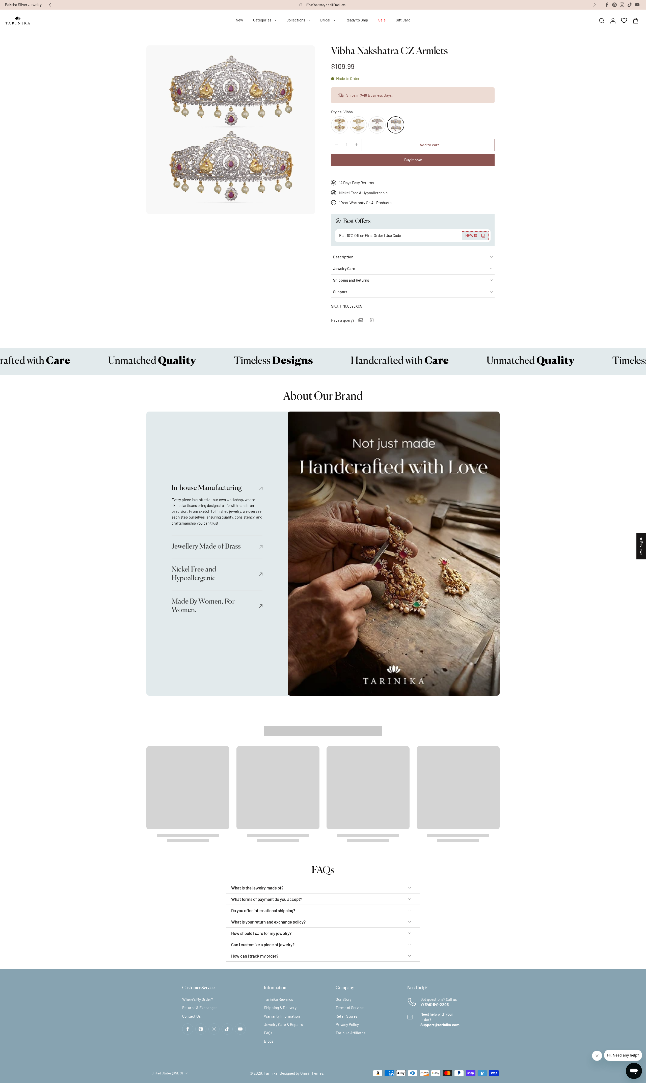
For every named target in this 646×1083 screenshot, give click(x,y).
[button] (429, 145)
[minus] (336, 145)
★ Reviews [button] (641, 546)
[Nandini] (358, 125)
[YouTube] (637, 5)
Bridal (325, 20)
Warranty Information (282, 1016)
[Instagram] (622, 5)
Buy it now (413, 159)
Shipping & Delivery (280, 1007)
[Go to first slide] (594, 4)
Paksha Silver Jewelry (23, 4)
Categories (262, 20)
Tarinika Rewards (278, 999)
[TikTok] (629, 5)
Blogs (268, 1041)
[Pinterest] (614, 5)
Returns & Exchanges (199, 1007)
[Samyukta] (340, 125)
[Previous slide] (50, 4)
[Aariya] (377, 125)
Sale (382, 20)
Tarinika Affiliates (350, 1033)
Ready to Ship (356, 20)
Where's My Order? (197, 999)
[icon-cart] (635, 20)
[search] (601, 20)
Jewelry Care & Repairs (283, 1024)
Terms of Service (350, 1007)
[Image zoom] (230, 129)
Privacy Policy (347, 1024)
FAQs (268, 1033)
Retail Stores (346, 1016)
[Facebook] (607, 5)
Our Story (344, 999)
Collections (295, 20)
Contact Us (191, 1016)
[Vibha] (396, 125)
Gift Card (403, 20)
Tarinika (271, 1073)
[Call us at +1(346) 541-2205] (371, 320)
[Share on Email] (360, 320)
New (239, 20)
